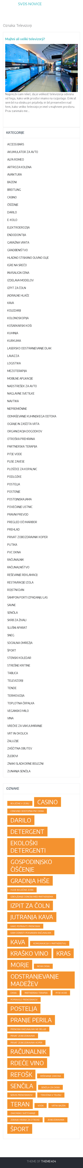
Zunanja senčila (18, 771)
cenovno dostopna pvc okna (27, 811)
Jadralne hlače (18, 295)
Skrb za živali (16, 620)
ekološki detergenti (28, 846)
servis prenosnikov (21, 1095)
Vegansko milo (18, 710)
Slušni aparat (17, 627)
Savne (11, 605)
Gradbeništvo (17, 250)
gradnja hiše (30, 880)
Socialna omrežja (19, 642)
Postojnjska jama (19, 499)
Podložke (14, 476)
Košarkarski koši (19, 325)
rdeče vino (27, 1062)
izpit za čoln (30, 905)
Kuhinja (12, 333)
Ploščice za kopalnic (22, 469)
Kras (63, 953)
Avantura (14, 174)
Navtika (13, 401)
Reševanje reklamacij (22, 575)
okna (13, 992)
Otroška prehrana (21, 439)
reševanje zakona (50, 1076)
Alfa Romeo (15, 159)
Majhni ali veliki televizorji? (25, 39)
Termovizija (15, 695)
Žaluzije (13, 741)
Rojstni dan (15, 589)
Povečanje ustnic (19, 507)
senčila (21, 1085)
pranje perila (31, 1019)
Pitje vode (14, 454)
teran (20, 1104)
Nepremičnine (17, 408)
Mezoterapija (17, 371)
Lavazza (13, 356)
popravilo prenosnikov (23, 999)
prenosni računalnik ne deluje (28, 1029)
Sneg (10, 635)
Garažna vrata (18, 242)
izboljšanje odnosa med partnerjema (31, 896)
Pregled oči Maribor (22, 522)
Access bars (15, 144)
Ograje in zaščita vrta (23, 424)
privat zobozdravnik (22, 1035)
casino (47, 801)
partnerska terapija (36, 992)
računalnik (28, 1051)
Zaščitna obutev (19, 748)
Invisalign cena (18, 272)
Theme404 (48, 1161)
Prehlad (13, 529)
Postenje (13, 491)
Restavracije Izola (20, 582)
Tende (12, 688)
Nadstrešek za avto (22, 386)
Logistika (14, 363)
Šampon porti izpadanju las (27, 597)
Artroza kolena (19, 167)
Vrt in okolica (17, 733)
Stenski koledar (19, 657)
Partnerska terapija (22, 446)
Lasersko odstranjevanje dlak (29, 348)
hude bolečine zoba (21, 889)
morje (19, 964)
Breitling (14, 189)
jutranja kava (31, 916)
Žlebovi (12, 756)
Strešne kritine (18, 665)
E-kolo (12, 220)
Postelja (13, 484)
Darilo (12, 212)
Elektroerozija (18, 227)
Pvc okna (14, 552)
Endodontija (16, 235)
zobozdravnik (56, 1119)
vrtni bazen (58, 1105)
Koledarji (14, 310)
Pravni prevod (17, 514)
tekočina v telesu (50, 1095)
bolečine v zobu (19, 803)
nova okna (43, 966)
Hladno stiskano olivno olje (28, 257)
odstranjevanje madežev (34, 980)
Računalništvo (18, 567)
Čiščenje (12, 204)
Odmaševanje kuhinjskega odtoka (31, 416)
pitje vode (61, 992)
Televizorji (15, 680)
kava (17, 941)
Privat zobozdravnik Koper (27, 537)
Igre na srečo (17, 265)
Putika (12, 544)
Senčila (12, 612)
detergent (27, 831)
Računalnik (15, 559)
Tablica (12, 673)
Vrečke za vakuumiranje (24, 725)
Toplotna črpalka (20, 703)
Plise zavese (16, 461)
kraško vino (29, 953)
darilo (20, 820)
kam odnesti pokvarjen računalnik (30, 932)
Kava (10, 303)
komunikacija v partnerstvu (49, 943)
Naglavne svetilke (20, 393)
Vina (10, 718)
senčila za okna (50, 1087)
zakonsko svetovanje (22, 1113)
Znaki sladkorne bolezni (25, 763)
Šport (11, 650)
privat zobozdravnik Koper (26, 1042)
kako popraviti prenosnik (25, 926)
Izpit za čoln (16, 288)
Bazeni (12, 182)
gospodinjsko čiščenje (31, 865)
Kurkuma (14, 340)
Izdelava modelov (20, 280)
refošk (21, 1074)
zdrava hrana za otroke (24, 1119)
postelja (23, 1008)
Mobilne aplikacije (20, 378)
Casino (12, 197)
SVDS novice (30, 4)
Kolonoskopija (18, 318)
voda (41, 1105)
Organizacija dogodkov (24, 431)
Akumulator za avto (22, 152)
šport (19, 1128)
